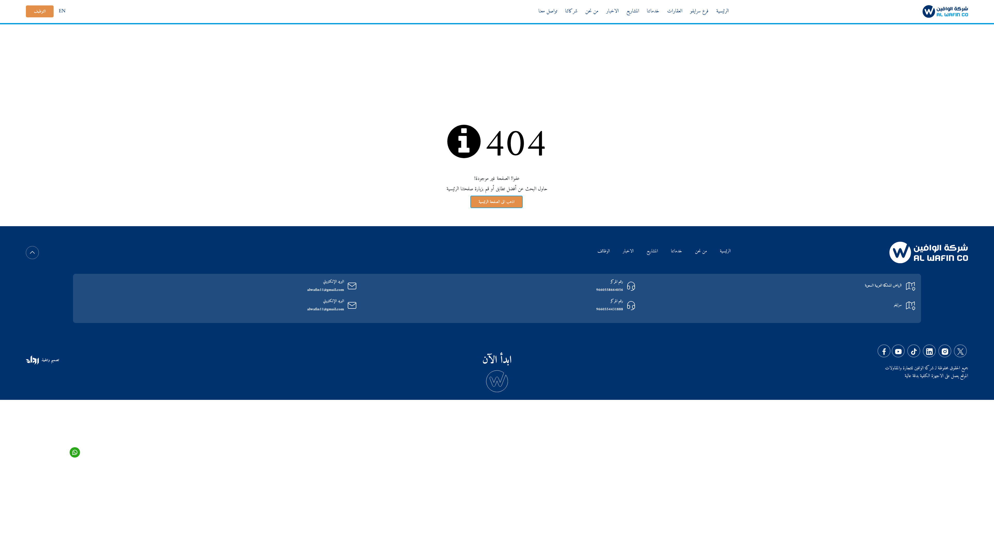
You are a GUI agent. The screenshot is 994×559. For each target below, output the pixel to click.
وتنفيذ (45, 360)
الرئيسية (722, 11)
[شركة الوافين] (945, 11)
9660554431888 (609, 310)
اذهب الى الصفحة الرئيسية (496, 201)
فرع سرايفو (699, 11)
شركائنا (571, 11)
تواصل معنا (547, 11)
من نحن (591, 11)
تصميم (54, 360)
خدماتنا (653, 11)
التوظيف (40, 11)
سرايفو (898, 304)
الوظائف (603, 251)
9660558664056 (609, 290)
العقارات (674, 11)
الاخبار (612, 11)
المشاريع (632, 11)
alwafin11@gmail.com (325, 290)
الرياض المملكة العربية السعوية (883, 285)
